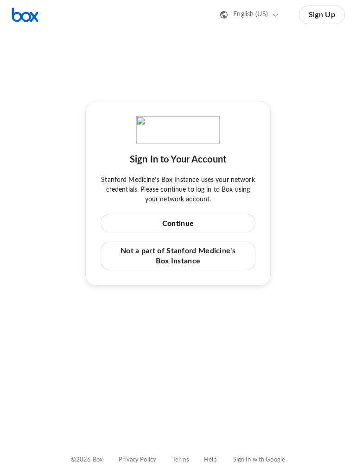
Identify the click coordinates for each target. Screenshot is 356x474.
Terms (180, 460)
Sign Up (322, 15)
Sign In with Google (259, 460)
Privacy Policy (137, 460)
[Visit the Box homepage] (25, 14)
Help (210, 460)
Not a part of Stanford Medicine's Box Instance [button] (178, 256)
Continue (178, 223)
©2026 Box (86, 460)
